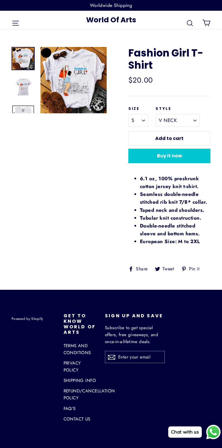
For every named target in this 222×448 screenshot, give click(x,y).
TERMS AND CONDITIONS (77, 349)
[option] (73, 80)
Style (163, 108)
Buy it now (169, 155)
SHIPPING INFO (80, 380)
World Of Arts (111, 20)
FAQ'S (70, 408)
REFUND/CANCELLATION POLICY (80, 394)
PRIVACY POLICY (72, 366)
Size (133, 108)
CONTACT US (77, 419)
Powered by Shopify (27, 318)
